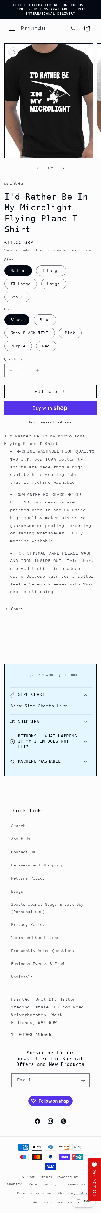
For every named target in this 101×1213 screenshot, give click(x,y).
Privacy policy (79, 1184)
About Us (21, 839)
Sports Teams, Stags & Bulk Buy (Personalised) (47, 908)
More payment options (50, 422)
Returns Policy (28, 878)
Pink (70, 333)
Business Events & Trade (39, 964)
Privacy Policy (28, 924)
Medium (18, 270)
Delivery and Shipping (36, 865)
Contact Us (23, 852)
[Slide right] (63, 169)
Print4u (47, 1177)
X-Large (51, 270)
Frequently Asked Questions (42, 950)
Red (46, 346)
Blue (45, 320)
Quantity (13, 359)
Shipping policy (74, 1193)
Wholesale (22, 977)
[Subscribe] (83, 1080)
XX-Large (21, 284)
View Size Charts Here (39, 705)
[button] (11, 28)
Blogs (17, 891)
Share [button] (17, 609)
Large (53, 284)
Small (17, 297)
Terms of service (34, 1193)
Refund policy (43, 1184)
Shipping (42, 250)
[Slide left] (38, 169)
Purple (18, 346)
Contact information (53, 1202)
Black (17, 320)
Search (18, 826)
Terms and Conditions (35, 937)
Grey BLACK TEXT (30, 333)
